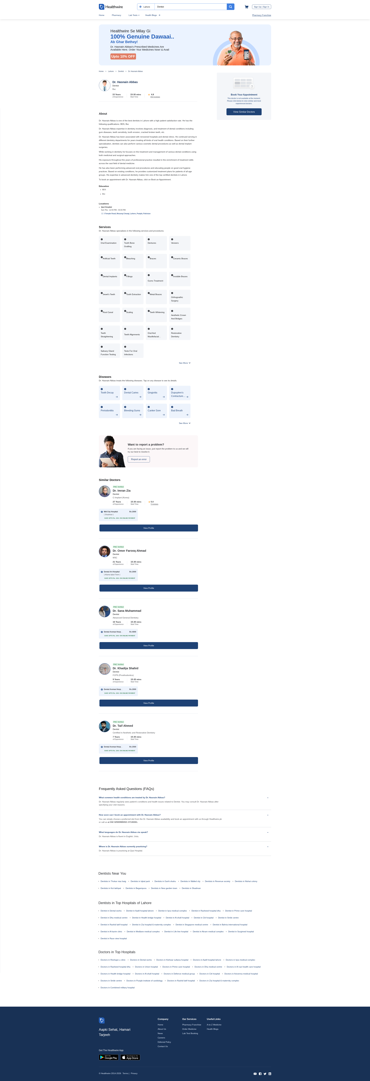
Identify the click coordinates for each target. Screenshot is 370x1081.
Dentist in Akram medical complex (208, 931)
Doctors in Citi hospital (209, 974)
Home (101, 15)
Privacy (134, 1073)
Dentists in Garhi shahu (165, 881)
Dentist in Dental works (111, 911)
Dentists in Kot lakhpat (111, 888)
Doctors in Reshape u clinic (113, 960)
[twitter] (265, 1073)
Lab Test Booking (190, 1033)
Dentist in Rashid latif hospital (114, 924)
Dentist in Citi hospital (203, 918)
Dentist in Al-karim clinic (111, 931)
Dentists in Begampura (136, 888)
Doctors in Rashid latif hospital (181, 980)
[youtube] (255, 1073)
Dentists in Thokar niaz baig (113, 881)
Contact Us (163, 1046)
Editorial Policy (164, 1042)
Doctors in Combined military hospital (118, 987)
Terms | (126, 1073)
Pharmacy (116, 15)
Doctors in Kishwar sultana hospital (172, 960)
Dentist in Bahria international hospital (230, 924)
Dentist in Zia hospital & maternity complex (151, 924)
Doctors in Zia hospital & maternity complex (219, 980)
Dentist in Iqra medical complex (172, 911)
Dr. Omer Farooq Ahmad (129, 550)
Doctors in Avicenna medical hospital (241, 974)
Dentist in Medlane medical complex (143, 931)
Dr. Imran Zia (122, 490)
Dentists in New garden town (164, 888)
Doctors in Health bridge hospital (115, 974)
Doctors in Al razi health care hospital (244, 967)
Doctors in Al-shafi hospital (147, 974)
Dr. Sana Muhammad (127, 610)
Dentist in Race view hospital (114, 938)
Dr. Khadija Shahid (125, 668)
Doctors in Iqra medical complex (240, 960)
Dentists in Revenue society (217, 881)
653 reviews (155, 97)
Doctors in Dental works (141, 960)
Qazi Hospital (106, 207)
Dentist (121, 71)
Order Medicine (189, 1029)
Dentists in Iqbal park (140, 881)
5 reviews (154, 504)
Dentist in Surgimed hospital (241, 931)
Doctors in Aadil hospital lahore (207, 960)
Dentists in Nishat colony (246, 881)
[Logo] (102, 1020)
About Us (162, 1029)
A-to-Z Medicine (214, 1025)
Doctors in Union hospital (146, 967)
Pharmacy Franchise (261, 15)
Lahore (111, 71)
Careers (161, 1038)
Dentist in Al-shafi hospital (177, 918)
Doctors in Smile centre (111, 980)
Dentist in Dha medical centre (114, 918)
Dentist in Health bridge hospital (146, 918)
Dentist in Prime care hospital (238, 911)
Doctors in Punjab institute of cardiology (144, 980)
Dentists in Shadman (191, 888)
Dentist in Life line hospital (176, 931)
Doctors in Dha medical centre (208, 967)
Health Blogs (151, 15)
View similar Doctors (244, 112)
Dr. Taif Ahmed (123, 725)
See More (183, 363)
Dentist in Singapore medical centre (192, 924)
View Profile (148, 528)
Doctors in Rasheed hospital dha (115, 967)
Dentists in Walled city (190, 881)
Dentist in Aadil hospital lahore (140, 911)
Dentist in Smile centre (228, 918)
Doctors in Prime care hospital (176, 967)
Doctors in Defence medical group (179, 974)
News (160, 1033)
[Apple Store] (130, 1057)
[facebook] (260, 1073)
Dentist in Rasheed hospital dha (206, 911)
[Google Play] (108, 1057)
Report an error (139, 459)
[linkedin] (270, 1073)
